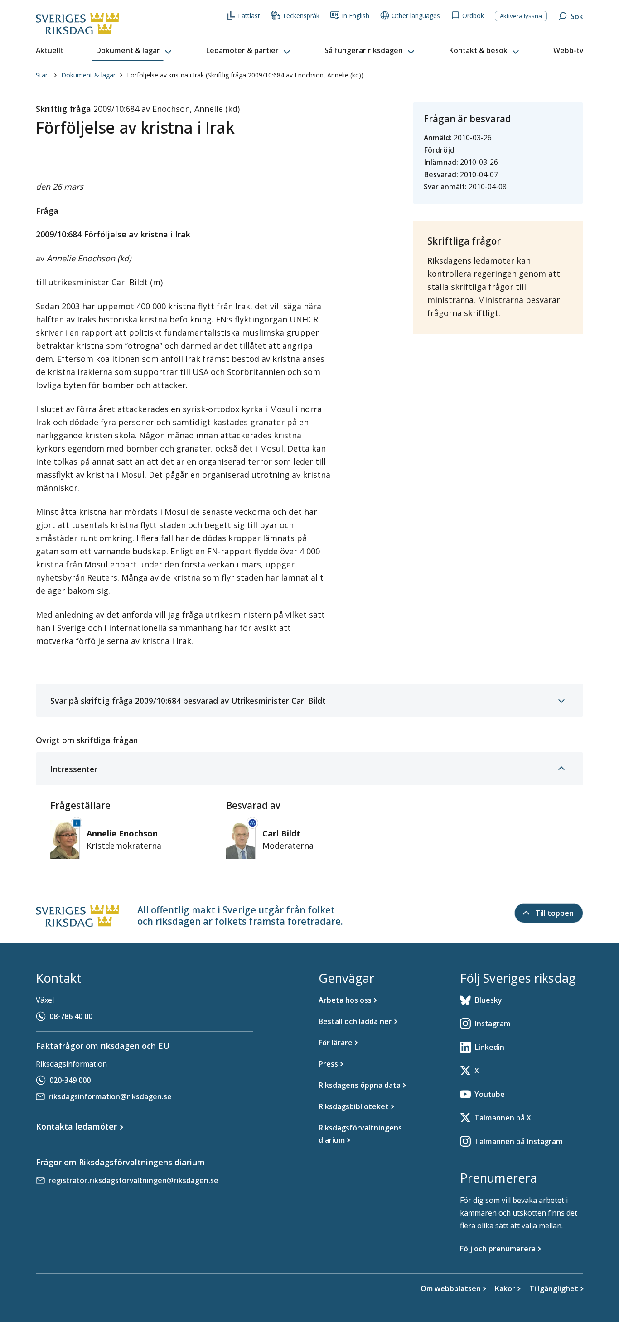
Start (43, 75)
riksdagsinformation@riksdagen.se (110, 1096)
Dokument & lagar (88, 75)
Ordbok (473, 15)
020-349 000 (70, 1080)
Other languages (416, 15)
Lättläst (249, 15)
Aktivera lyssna (521, 16)
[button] (134, 51)
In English (355, 15)
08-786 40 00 (70, 1016)
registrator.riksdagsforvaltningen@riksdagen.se (133, 1180)
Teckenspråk (300, 15)
